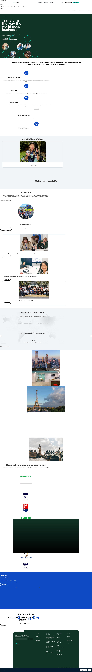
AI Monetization (48, 639)
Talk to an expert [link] (68, 2)
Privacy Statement (62, 667)
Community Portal (59, 650)
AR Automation (48, 643)
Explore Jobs (24, 6)
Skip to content (3, 0)
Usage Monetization (49, 638)
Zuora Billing (38, 633)
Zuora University (59, 654)
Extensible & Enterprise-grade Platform (50, 642)
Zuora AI (37, 641)
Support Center (59, 651)
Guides (58, 635)
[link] (16, 2)
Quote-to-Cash (48, 634)
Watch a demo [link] (76, 2)
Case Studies (59, 634)
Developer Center (59, 652)
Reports (58, 643)
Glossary (58, 641)
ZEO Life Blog (10, 6)
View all (58, 645)
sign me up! (30, 638)
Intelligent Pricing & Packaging (50, 635)
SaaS (47, 651)
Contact (68, 634)
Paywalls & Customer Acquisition (49, 647)
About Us (68, 633)
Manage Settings (83, 670)
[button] (46, 13)
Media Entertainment (49, 653)
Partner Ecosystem (70, 640)
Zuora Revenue (38, 634)
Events (58, 638)
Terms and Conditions (67, 667)
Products (45, 2)
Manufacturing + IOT (49, 652)
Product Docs (59, 648)
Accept (89, 670)
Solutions (39, 2)
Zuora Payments (38, 639)
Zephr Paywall (38, 640)
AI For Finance (48, 645)
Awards (68, 643)
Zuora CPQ (37, 636)
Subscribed (58, 637)
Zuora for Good (17, 6)
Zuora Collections (38, 637)
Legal (68, 641)
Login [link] (62, 2)
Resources (51, 2)
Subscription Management (50, 637)
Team (68, 637)
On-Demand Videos (60, 639)
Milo (36, 643)
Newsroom (68, 639)
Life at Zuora (3, 6)
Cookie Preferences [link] (73, 667)
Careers (1, 8)
